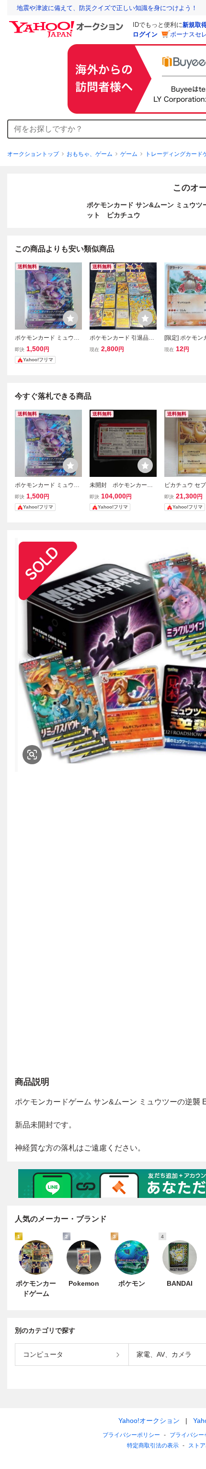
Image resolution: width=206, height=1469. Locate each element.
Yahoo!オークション (149, 1420)
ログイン (145, 34)
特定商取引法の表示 (153, 1445)
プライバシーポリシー (131, 1435)
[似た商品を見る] (32, 754)
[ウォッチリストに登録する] (70, 318)
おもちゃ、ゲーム (90, 154)
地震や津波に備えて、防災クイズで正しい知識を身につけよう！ (107, 8)
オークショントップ (33, 154)
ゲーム (128, 154)
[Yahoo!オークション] (67, 23)
